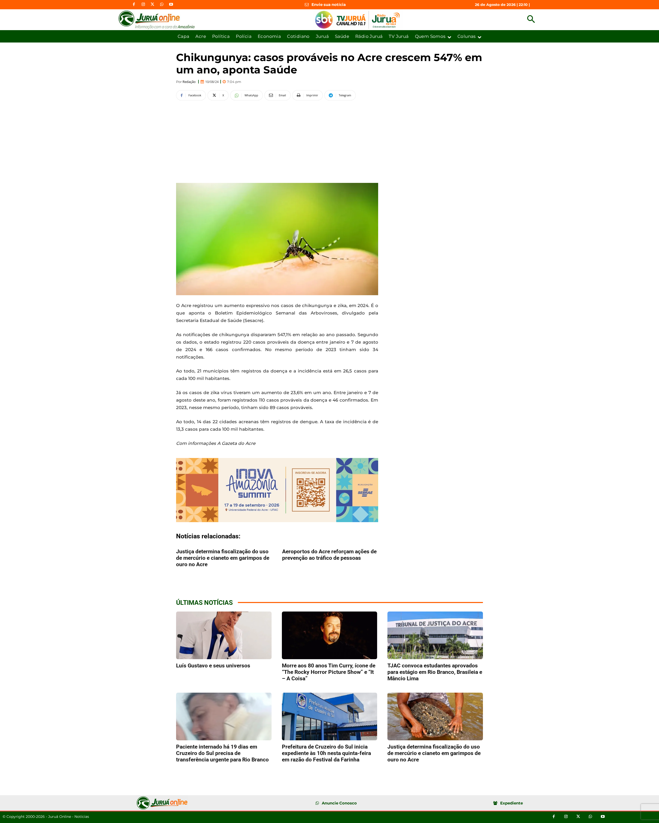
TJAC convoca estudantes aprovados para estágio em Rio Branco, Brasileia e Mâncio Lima (434, 672)
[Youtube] (171, 4)
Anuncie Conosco (339, 803)
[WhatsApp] (161, 4)
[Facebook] (133, 4)
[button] (531, 20)
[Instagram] (143, 4)
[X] (152, 4)
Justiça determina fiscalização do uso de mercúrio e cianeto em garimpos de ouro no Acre (222, 557)
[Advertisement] (277, 141)
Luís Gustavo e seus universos (213, 666)
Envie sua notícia (328, 4)
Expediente (511, 803)
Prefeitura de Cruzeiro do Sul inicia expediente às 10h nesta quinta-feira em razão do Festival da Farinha (326, 753)
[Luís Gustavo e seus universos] (224, 635)
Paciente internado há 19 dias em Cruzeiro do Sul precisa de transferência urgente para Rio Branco (222, 753)
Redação (189, 81)
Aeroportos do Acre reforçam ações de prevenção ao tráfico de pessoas (329, 554)
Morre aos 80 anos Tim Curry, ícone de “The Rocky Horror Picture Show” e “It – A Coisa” (328, 672)
